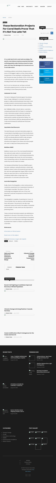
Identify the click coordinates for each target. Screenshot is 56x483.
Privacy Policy (28, 462)
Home (19, 6)
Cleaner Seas (7, 35)
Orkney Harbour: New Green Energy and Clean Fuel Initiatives (44, 358)
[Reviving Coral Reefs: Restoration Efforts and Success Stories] (32, 376)
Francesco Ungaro (14, 239)
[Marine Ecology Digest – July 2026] (38, 449)
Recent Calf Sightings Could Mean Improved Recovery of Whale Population (18, 286)
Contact (49, 6)
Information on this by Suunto (12, 231)
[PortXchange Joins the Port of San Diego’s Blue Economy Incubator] (44, 444)
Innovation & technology (45, 47)
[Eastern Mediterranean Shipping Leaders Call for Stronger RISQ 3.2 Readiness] (6, 417)
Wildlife (10, 17)
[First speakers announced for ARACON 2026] (32, 438)
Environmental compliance (46, 50)
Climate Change (43, 43)
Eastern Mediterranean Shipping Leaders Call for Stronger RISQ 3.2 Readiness (18, 411)
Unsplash (23, 239)
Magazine (42, 6)
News (23, 6)
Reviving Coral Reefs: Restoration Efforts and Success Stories (43, 372)
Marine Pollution (43, 52)
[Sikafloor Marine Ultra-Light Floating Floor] (32, 365)
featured (11, 241)
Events (36, 6)
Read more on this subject (11, 235)
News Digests (29, 6)
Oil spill (41, 45)
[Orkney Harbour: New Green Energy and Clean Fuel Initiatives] (32, 358)
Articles (28, 460)
